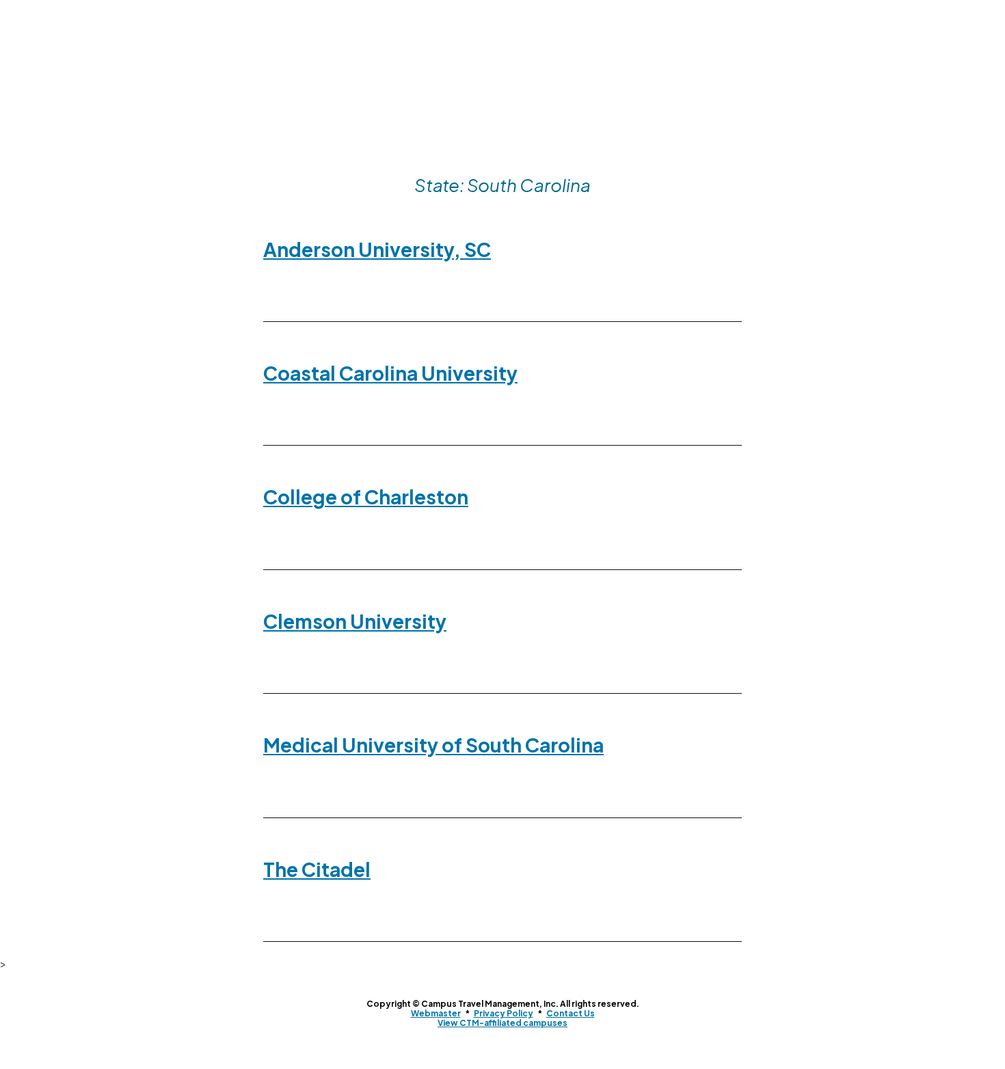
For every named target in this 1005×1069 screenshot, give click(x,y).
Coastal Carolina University (390, 373)
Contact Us (597, 133)
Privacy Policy (503, 1013)
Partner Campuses (444, 133)
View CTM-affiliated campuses (502, 1023)
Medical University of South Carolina (433, 745)
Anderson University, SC (377, 249)
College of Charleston (365, 497)
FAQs (529, 133)
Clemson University (354, 621)
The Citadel (317, 869)
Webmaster (436, 1013)
